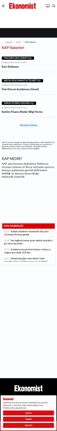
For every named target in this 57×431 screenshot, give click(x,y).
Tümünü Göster (29, 125)
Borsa (18, 42)
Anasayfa (8, 42)
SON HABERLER (13, 226)
